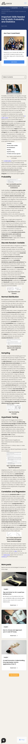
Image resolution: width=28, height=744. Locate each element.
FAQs (2, 704)
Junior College (20, 696)
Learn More (14, 62)
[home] (8, 3)
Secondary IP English (6, 734)
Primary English (19, 721)
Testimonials (4, 710)
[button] (25, 3)
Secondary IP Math (6, 736)
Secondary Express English (6, 721)
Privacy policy (4, 708)
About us (3, 699)
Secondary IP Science (4, 738)
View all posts (14, 675)
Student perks (4, 706)
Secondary (4, 717)
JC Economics (19, 706)
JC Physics (18, 710)
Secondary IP (4, 731)
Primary (18, 717)
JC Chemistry (19, 704)
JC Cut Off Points (5, 712)
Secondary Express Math (6, 725)
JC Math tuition (7, 161)
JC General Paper (20, 708)
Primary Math (19, 723)
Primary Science (20, 725)
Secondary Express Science (6, 728)
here (16, 551)
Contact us (4, 701)
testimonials (6, 555)
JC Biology (18, 701)
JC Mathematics (20, 699)
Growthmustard (20, 691)
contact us (4, 556)
